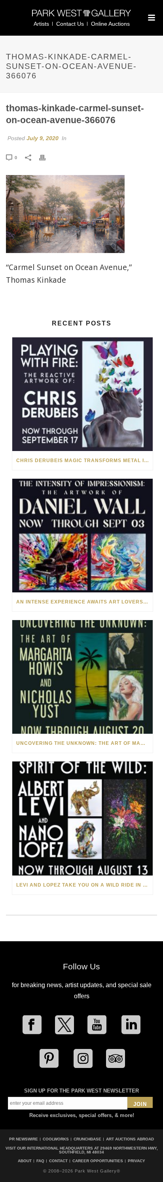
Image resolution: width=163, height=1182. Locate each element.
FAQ (40, 1161)
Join (140, 1104)
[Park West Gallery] (81, 16)
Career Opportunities (97, 1161)
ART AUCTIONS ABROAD (130, 1139)
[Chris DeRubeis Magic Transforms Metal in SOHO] (82, 394)
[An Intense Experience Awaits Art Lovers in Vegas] (82, 535)
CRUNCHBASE (87, 1139)
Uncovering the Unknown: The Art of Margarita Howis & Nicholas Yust (84, 743)
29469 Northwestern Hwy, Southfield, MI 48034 (108, 1150)
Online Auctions (110, 24)
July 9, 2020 (43, 138)
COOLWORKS (56, 1139)
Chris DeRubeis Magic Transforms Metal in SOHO (84, 460)
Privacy (136, 1161)
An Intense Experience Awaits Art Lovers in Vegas (84, 602)
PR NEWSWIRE (23, 1139)
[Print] (46, 157)
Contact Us (70, 24)
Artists (41, 24)
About (25, 1161)
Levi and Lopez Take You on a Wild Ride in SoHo (84, 885)
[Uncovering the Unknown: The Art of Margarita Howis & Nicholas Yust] (82, 677)
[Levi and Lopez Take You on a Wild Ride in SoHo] (82, 818)
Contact (58, 1161)
